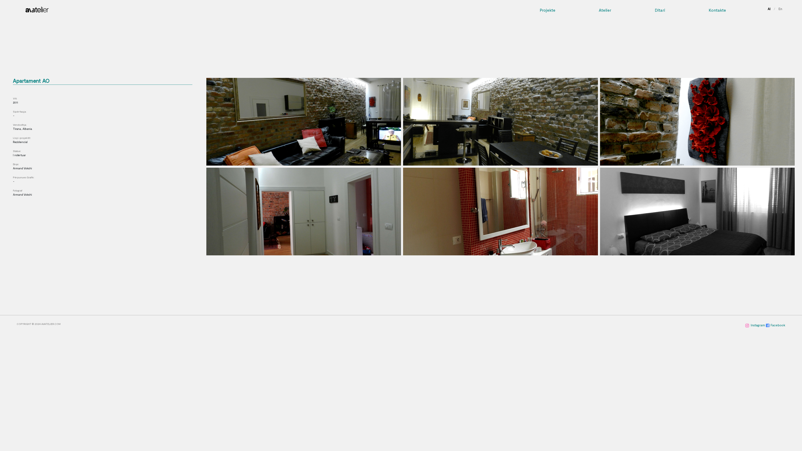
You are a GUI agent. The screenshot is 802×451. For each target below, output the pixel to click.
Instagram (758, 325)
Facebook (777, 325)
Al (769, 9)
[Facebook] (768, 325)
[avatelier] (37, 8)
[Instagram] (748, 325)
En (780, 9)
